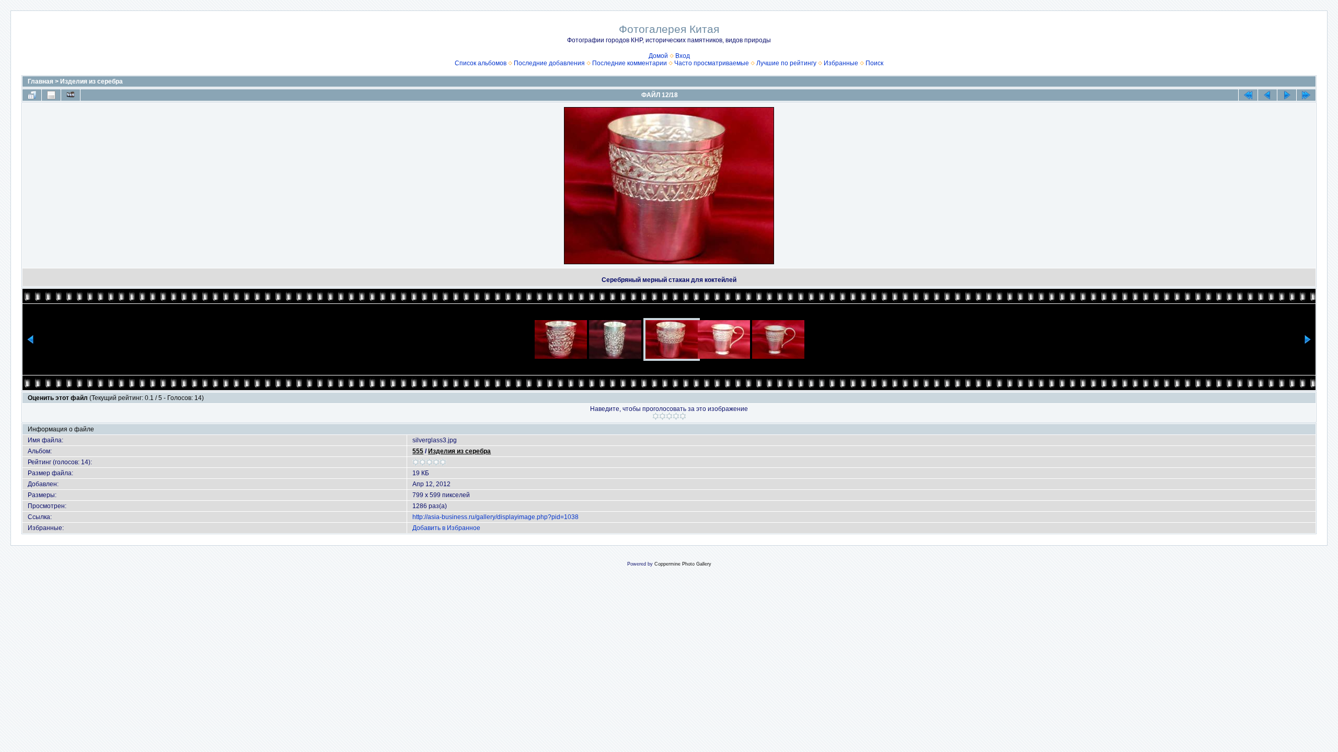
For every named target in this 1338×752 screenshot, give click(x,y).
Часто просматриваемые (711, 63)
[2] (662, 416)
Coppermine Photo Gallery (682, 564)
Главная (40, 81)
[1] (655, 416)
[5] (682, 416)
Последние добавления (549, 63)
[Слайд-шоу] (70, 95)
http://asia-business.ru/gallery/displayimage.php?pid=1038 (495, 517)
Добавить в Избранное (446, 528)
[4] (676, 416)
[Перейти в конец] (1306, 95)
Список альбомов (480, 63)
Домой (658, 56)
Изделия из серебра (91, 81)
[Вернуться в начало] (1248, 95)
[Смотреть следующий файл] (1286, 95)
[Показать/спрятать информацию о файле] (51, 95)
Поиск (874, 63)
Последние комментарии (629, 63)
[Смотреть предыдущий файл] (1267, 95)
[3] (669, 416)
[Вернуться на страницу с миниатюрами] (31, 95)
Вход (682, 56)
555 (417, 451)
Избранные (841, 63)
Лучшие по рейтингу (786, 63)
